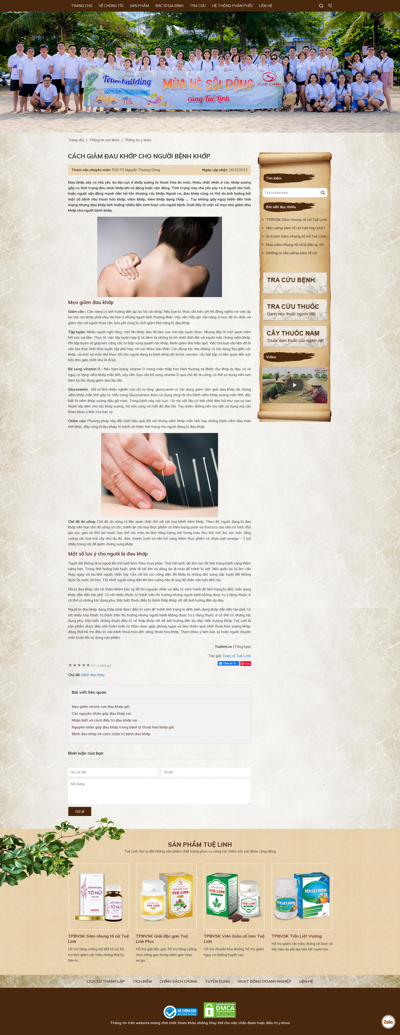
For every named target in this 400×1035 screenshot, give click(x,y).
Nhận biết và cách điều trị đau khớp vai (104, 720)
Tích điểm (142, 981)
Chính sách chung (178, 981)
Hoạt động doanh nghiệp (264, 981)
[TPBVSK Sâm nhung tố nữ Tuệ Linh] (98, 897)
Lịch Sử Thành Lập (106, 981)
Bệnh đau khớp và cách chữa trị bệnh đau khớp (111, 734)
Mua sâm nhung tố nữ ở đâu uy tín (295, 244)
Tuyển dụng (217, 981)
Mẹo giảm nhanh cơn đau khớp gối (100, 706)
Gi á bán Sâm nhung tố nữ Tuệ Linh (296, 236)
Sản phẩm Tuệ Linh (200, 844)
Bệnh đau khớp (93, 675)
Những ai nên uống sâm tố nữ (292, 253)
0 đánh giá (101, 665)
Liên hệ (306, 981)
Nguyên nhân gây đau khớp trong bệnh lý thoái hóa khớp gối (123, 727)
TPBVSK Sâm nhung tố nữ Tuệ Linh (296, 219)
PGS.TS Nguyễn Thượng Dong (136, 170)
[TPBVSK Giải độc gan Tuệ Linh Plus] (166, 897)
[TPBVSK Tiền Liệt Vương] (302, 897)
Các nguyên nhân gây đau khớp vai (101, 713)
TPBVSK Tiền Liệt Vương (297, 936)
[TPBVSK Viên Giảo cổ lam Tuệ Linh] (234, 897)
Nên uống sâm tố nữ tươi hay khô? (295, 228)
